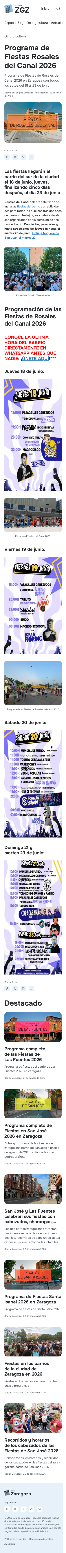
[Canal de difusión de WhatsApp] (39, 1509)
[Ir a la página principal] (16, 8)
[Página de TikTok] (31, 1509)
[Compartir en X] (15, 157)
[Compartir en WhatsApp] (23, 157)
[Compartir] (31, 157)
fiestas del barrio (28, 206)
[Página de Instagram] (23, 1509)
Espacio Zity (13, 23)
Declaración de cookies (41, 1539)
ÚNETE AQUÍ (35, 358)
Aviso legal (9, 1543)
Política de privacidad (15, 1539)
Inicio (45, 8)
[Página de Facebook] (7, 1509)
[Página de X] (15, 1509)
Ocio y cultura (37, 23)
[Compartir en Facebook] (7, 157)
